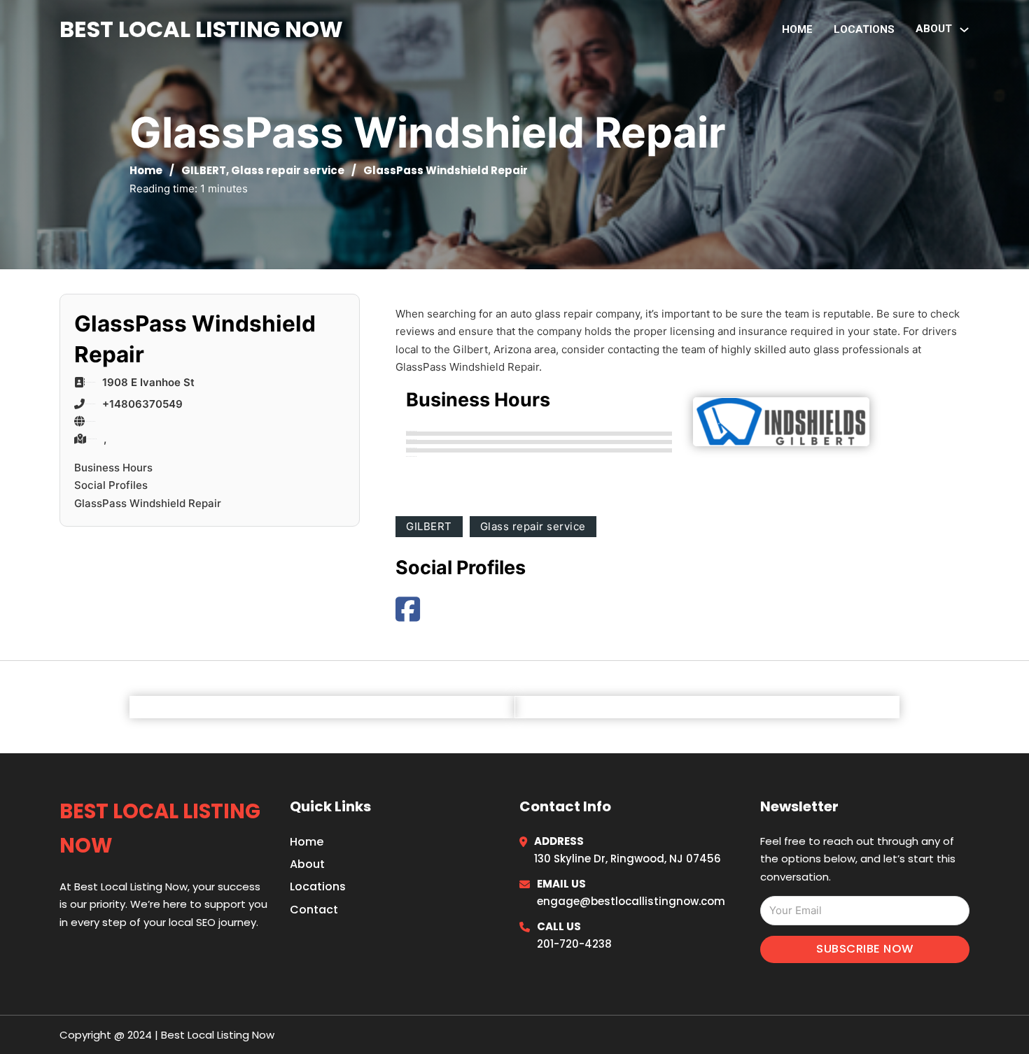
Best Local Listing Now (201, 29)
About (307, 864)
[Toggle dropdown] (964, 29)
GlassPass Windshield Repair (147, 503)
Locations (864, 29)
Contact (314, 910)
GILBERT (203, 170)
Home (797, 29)
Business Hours (113, 467)
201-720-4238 (574, 944)
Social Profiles (111, 485)
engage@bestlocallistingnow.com (631, 901)
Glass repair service (287, 170)
